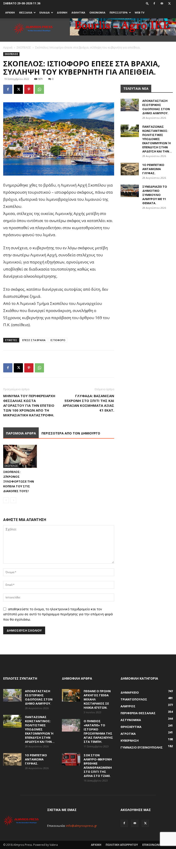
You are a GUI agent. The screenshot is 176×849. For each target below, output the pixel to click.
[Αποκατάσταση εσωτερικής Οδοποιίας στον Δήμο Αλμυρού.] (130, 105)
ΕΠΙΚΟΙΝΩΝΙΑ (152, 845)
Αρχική (7, 47)
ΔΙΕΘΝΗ (62, 12)
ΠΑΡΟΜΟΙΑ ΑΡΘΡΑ (21, 433)
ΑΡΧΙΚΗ (10, 12)
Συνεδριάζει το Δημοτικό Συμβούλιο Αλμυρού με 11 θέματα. (154, 194)
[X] (169, 3)
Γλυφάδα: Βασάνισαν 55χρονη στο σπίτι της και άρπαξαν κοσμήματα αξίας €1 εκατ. (88, 402)
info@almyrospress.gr (81, 826)
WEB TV (139, 12)
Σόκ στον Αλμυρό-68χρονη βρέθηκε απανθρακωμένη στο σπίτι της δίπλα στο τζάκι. (98, 765)
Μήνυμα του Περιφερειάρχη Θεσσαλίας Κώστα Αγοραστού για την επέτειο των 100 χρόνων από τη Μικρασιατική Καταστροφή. (29, 405)
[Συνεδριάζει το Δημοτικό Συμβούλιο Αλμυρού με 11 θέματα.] (130, 190)
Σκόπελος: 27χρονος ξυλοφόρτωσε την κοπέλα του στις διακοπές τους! (18, 481)
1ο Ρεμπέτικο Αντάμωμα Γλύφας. (153, 169)
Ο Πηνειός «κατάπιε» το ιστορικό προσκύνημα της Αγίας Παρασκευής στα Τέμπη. (98, 731)
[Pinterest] (28, 89)
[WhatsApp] (39, 89)
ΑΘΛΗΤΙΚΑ (78, 12)
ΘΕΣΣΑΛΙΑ (25, 12)
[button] (147, 3)
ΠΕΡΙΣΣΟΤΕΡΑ (119, 12)
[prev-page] (6, 500)
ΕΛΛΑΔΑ (44, 12)
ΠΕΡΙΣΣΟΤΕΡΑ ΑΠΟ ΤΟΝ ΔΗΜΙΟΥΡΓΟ (70, 433)
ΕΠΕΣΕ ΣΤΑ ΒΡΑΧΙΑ (33, 340)
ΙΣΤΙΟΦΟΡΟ (57, 340)
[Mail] (161, 3)
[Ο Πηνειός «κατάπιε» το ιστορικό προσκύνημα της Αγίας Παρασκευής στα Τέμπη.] (71, 725)
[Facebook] (154, 3)
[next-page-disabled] (13, 500)
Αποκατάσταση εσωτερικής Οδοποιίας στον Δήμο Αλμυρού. (156, 107)
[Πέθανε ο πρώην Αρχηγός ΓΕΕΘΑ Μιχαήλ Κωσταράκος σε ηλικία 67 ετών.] (71, 695)
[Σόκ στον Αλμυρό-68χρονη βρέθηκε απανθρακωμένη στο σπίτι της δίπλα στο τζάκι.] (71, 759)
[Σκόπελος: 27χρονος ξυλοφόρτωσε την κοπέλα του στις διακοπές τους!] (20, 456)
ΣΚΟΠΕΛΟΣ (24, 47)
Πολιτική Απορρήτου (122, 845)
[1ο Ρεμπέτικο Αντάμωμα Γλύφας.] (130, 169)
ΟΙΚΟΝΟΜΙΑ (97, 12)
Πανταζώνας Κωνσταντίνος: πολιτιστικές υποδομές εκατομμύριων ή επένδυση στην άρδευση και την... (157, 139)
